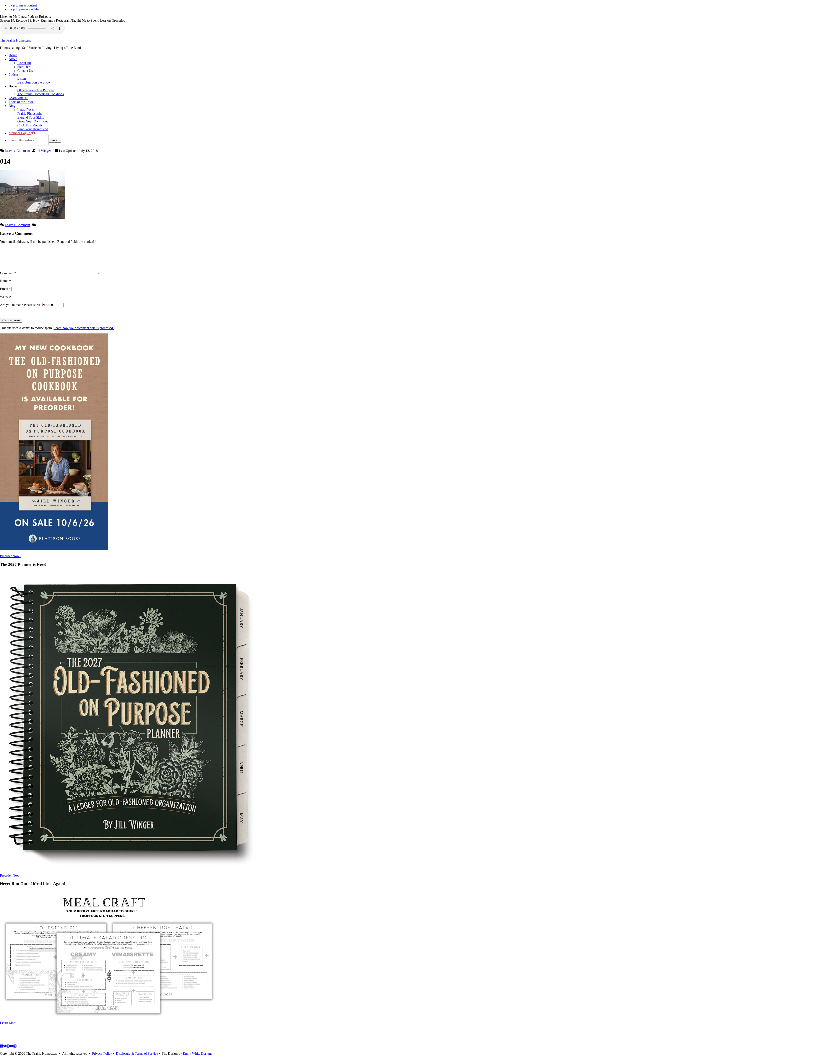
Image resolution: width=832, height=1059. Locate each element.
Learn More (8, 1023)
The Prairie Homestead (15, 40)
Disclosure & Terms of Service (137, 1053)
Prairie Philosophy (29, 113)
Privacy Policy (102, 1053)
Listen (21, 78)
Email (5, 289)
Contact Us (25, 70)
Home (13, 55)
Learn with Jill (18, 98)
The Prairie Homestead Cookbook (40, 94)
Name (5, 281)
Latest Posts (25, 109)
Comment (8, 273)
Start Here (24, 67)
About (13, 59)
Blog (12, 106)
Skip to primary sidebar (25, 9)
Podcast (14, 74)
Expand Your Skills (30, 117)
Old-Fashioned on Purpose (35, 90)
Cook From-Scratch (30, 125)
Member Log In (20, 133)
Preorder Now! (10, 556)
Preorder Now (10, 875)
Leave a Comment (17, 151)
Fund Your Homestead (32, 129)
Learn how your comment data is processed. (84, 328)
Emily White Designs (197, 1053)
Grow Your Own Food (33, 121)
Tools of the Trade (21, 102)
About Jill (24, 63)
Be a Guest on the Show (34, 82)
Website (5, 297)
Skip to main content (23, 5)
